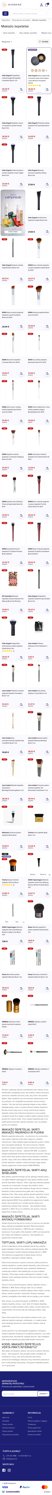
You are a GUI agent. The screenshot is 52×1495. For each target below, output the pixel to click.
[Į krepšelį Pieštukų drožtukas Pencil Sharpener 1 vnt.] (47, 657)
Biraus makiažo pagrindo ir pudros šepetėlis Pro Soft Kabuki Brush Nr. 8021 (38, 504)
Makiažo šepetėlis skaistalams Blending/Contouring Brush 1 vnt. (13, 787)
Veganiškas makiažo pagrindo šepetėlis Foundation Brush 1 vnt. (11, 78)
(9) (40, 85)
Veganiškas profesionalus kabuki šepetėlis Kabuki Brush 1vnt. (12, 645)
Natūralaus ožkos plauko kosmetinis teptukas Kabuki (11, 1024)
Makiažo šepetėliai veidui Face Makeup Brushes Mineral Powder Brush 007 (38, 883)
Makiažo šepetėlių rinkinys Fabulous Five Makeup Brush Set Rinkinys (12, 598)
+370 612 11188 (11, 1456)
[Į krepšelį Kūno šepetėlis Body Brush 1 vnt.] (47, 846)
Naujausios (6, 42)
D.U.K (30, 1417)
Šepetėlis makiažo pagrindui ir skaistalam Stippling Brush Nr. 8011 (13, 456)
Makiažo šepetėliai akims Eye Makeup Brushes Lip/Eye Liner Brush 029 (12, 931)
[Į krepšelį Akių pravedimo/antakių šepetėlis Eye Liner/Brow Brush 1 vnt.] (21, 752)
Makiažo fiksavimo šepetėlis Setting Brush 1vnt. (37, 172)
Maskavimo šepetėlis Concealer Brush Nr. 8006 (11, 361)
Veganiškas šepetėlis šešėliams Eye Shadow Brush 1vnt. (39, 598)
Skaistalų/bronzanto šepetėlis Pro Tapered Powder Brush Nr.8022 (12, 551)
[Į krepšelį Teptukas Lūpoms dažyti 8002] (47, 1035)
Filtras (45, 41)
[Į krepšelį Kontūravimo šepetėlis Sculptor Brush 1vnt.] (47, 231)
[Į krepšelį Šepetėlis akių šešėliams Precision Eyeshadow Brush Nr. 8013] (21, 515)
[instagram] (9, 1470)
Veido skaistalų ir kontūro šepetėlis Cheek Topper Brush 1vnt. (12, 172)
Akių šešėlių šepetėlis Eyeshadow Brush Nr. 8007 (37, 361)
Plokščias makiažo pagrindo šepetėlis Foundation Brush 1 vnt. (13, 693)
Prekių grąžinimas (34, 1428)
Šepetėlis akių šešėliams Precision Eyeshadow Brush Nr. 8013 (12, 504)
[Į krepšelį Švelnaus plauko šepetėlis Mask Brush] (21, 846)
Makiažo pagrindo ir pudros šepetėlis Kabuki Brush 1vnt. (38, 929)
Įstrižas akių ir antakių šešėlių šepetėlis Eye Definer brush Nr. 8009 (11, 409)
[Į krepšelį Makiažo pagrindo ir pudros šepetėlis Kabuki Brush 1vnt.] (47, 941)
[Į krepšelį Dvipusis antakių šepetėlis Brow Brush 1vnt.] (21, 279)
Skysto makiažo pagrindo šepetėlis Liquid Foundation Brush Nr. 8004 (12, 314)
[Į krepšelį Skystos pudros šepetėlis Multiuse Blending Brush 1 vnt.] (47, 752)
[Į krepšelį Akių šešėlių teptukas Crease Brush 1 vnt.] (47, 704)
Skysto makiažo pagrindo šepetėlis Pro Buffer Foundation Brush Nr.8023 (38, 551)
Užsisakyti (43, 1394)
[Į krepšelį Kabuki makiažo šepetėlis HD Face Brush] (21, 893)
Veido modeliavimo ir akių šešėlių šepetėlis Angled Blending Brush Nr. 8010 (39, 409)
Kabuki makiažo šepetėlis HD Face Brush (10, 881)
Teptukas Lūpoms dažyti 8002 (37, 1023)
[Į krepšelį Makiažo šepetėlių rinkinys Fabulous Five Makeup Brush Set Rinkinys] (21, 610)
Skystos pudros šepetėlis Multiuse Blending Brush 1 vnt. (37, 740)
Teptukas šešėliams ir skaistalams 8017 (38, 1070)
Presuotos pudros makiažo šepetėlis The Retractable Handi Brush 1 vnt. (38, 787)
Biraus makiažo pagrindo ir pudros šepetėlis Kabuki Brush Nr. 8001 (39, 267)
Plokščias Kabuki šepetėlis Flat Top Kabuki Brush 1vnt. (38, 125)
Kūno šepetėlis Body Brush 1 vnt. (37, 833)
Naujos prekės (7, 1431)
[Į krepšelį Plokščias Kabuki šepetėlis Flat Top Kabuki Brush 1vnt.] (47, 137)
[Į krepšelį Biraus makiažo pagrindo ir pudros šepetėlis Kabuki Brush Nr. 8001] (47, 279)
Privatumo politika (34, 1434)
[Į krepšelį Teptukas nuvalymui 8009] (21, 1083)
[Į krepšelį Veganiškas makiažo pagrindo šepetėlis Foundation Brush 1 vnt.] (21, 89)
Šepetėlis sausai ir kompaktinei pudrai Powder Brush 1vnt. (12, 125)
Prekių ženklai (7, 1424)
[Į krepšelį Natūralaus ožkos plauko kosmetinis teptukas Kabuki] (21, 1035)
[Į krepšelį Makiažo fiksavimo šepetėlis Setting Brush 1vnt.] (47, 184)
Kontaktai (5, 1421)
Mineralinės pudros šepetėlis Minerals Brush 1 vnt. (12, 975)
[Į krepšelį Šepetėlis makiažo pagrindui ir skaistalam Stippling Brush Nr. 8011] (21, 468)
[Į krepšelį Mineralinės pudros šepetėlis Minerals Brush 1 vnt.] (21, 988)
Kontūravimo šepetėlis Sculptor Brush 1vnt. (38, 218)
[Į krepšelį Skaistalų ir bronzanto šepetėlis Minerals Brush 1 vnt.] (47, 988)
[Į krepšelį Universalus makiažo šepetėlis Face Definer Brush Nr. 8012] (47, 468)
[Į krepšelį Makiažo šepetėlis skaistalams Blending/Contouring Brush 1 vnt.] (21, 799)
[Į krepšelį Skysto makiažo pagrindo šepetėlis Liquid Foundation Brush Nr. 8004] (21, 326)
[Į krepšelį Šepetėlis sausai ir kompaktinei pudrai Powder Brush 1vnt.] (21, 137)
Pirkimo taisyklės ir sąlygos (37, 1421)
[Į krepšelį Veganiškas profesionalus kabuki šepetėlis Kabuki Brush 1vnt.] (21, 657)
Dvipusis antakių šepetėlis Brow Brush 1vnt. (12, 266)
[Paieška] (47, 13)
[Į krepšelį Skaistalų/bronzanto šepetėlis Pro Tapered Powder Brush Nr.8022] (21, 562)
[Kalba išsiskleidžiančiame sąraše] (41, 4)
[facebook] (3, 1470)
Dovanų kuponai (8, 1428)
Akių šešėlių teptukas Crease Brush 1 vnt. (37, 692)
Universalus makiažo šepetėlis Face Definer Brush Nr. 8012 (38, 456)
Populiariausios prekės (10, 1434)
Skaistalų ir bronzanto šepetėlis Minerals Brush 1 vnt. (38, 975)
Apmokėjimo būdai (35, 1431)
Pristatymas (32, 1424)
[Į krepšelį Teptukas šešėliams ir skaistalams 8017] (47, 1083)
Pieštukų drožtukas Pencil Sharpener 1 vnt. (37, 645)
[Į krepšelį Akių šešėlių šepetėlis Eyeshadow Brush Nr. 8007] (47, 373)
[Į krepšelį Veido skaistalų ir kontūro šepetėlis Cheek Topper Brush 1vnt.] (21, 184)
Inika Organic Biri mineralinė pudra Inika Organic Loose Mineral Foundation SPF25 (39, 79)
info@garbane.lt (11, 1459)
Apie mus (5, 1417)
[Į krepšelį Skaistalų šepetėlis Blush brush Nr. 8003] (47, 326)
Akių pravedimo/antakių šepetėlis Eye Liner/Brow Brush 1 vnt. (13, 740)
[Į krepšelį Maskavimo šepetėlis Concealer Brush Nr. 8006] (21, 373)
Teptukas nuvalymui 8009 (12, 1070)
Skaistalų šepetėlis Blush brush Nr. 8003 (38, 313)
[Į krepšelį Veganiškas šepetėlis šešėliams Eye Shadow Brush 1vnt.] (47, 610)
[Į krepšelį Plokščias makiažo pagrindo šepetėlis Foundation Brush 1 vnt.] (21, 704)
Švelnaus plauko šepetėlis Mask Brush (11, 833)
